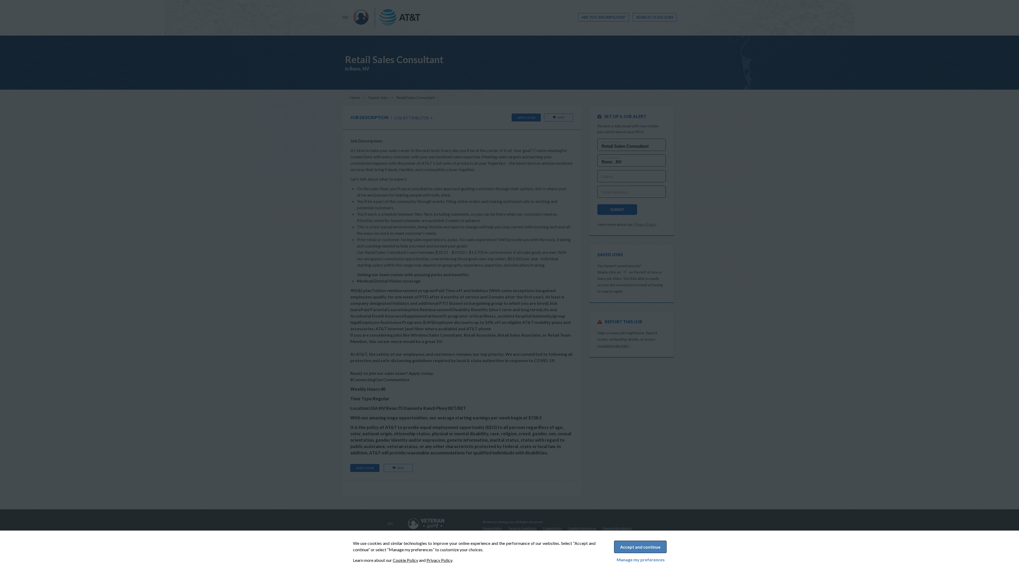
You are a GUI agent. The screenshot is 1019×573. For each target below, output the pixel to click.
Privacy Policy (439, 560)
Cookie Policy (405, 560)
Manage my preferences (641, 559)
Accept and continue (640, 546)
